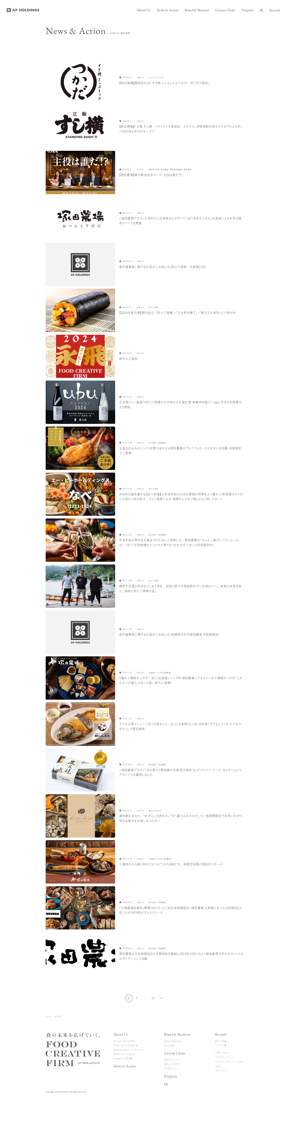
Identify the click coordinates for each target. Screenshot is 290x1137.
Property (170, 1076)
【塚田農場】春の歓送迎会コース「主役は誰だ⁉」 (151, 174)
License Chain (174, 1053)
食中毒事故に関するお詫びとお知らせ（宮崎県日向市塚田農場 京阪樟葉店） (169, 634)
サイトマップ (221, 1071)
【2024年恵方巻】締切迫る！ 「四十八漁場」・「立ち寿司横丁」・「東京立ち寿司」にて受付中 (177, 312)
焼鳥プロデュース (172, 1060)
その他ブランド (171, 1068)
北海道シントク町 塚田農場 (160, 673)
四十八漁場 (153, 307)
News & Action (124, 1066)
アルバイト (219, 1045)
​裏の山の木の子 (155, 811)
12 (153, 999)
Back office (169, 1045)
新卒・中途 (219, 1041)
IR (166, 1084)
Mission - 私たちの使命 (124, 1041)
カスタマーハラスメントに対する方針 (229, 1064)
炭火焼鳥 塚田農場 (157, 443)
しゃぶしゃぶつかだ (156, 77)
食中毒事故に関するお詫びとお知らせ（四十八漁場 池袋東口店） (162, 266)
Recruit (220, 1034)
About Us (120, 1034)
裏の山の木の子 (171, 1064)
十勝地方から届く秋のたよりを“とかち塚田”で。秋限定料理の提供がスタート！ (171, 864)
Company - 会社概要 (123, 1058)
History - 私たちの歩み (124, 1054)
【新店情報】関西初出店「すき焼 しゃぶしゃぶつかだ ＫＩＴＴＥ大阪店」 (164, 82)
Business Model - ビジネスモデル (129, 1050)
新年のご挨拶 (128, 358)
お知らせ (140, 77)
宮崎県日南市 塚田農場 (158, 169)
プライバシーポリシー (225, 1057)
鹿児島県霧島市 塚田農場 (180, 169)
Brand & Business (177, 1034)
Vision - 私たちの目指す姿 (125, 1045)
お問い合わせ (221, 1053)
